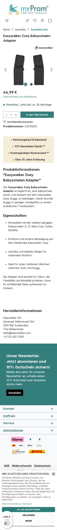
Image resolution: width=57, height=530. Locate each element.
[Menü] (7, 20)
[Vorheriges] (5, 69)
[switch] (7, 523)
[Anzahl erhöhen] (16, 115)
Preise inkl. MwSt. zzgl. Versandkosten (20, 96)
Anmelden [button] (14, 392)
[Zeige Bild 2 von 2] (31, 84)
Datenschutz (42, 465)
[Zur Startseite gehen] (28, 9)
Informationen (13, 430)
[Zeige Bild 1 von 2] (25, 84)
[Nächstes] (51, 69)
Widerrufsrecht (22, 465)
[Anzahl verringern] (6, 115)
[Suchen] (27, 20)
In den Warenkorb (37, 114)
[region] (28, 69)
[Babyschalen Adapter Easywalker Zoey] (28, 69)
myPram (9, 416)
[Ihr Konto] (42, 20)
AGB (6, 465)
